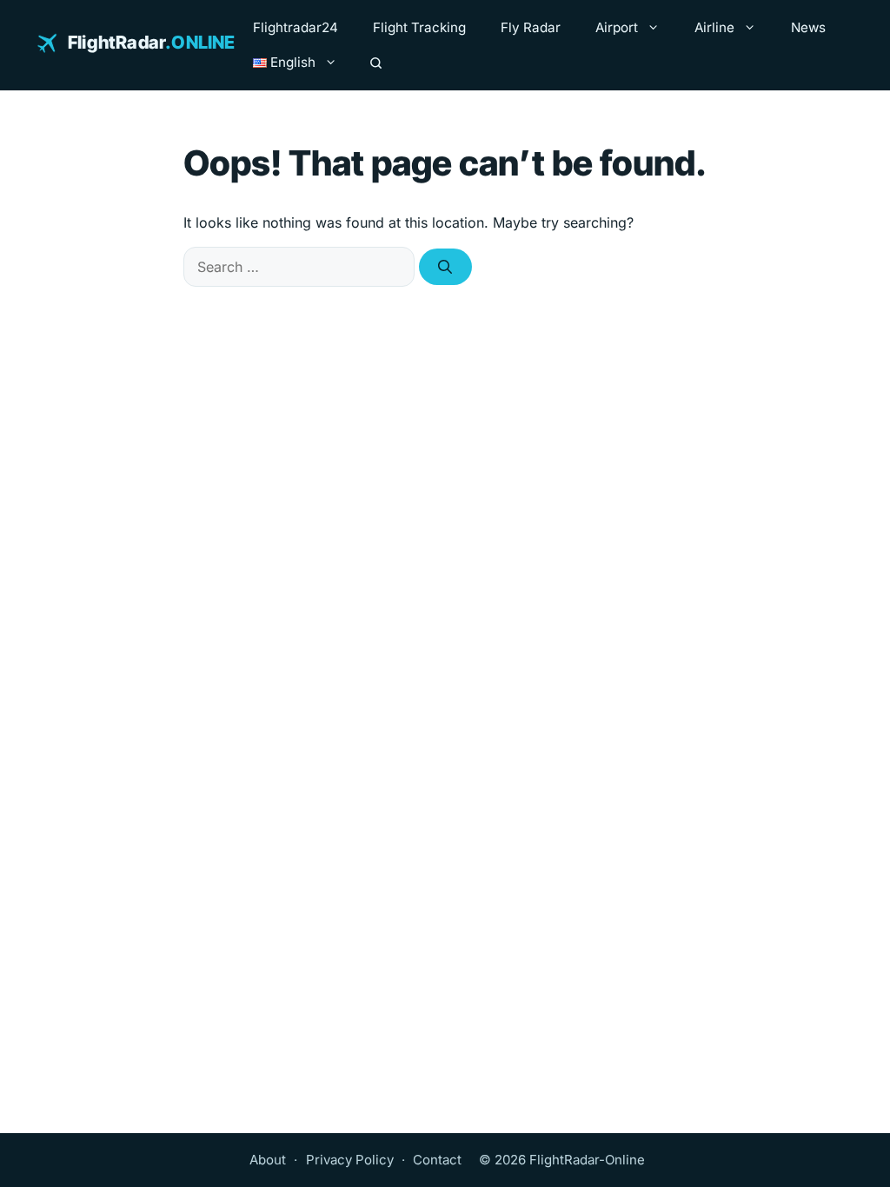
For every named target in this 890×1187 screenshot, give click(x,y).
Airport (616, 27)
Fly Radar (531, 27)
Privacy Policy (350, 1159)
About (267, 1159)
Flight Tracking (419, 27)
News (808, 27)
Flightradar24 (295, 27)
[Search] (376, 62)
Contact (437, 1159)
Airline (714, 27)
